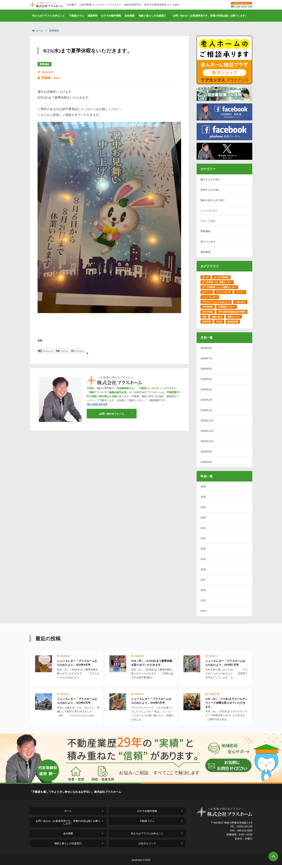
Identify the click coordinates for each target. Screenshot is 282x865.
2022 (203, 528)
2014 (203, 610)
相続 (204, 317)
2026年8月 (206, 348)
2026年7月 (206, 358)
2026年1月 (206, 410)
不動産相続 (207, 307)
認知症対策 (233, 321)
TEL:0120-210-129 (97, 404)
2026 (203, 486)
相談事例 (92, 15)
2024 (203, 507)
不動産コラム (76, 15)
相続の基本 (217, 317)
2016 (203, 590)
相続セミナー (234, 317)
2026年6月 (206, 368)
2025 (203, 497)
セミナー (240, 292)
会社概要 (130, 15)
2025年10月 (207, 441)
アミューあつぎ (223, 292)
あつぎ (205, 277)
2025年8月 (206, 462)
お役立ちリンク (147, 843)
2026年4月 (206, 389)
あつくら (206, 292)
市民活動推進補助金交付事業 (232, 312)
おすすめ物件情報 (111, 15)
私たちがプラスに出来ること (48, 15)
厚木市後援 (207, 312)
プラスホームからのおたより (216, 302)
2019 (203, 559)
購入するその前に (210, 179)
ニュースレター (209, 210)
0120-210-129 (244, 826)
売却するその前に (210, 189)
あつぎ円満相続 (221, 277)
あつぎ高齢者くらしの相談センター (219, 287)
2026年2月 (206, 399)
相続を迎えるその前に (212, 200)
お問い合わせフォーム (111, 413)
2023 (203, 517)
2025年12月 (207, 420)
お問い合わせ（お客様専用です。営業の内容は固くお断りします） (210, 15)
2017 (203, 579)
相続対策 (206, 321)
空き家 (219, 321)
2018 (203, 569)
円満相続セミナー (226, 307)
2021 (203, 538)
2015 (203, 600)
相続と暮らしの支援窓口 (152, 15)
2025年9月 (206, 451)
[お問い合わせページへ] (141, 782)
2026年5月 (206, 379)
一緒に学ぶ (240, 302)
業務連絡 (54, 30)
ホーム (39, 30)
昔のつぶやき (207, 241)
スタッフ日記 (207, 220)
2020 (203, 548)
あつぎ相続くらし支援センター (217, 282)
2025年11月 (207, 431)
